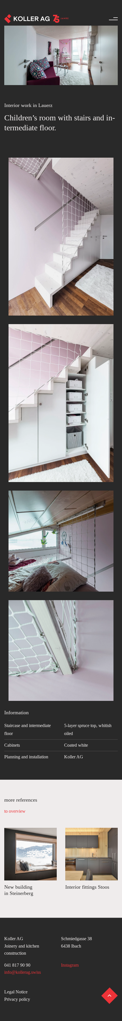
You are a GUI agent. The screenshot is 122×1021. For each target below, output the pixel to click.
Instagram (70, 965)
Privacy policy (17, 999)
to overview (15, 811)
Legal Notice (16, 991)
